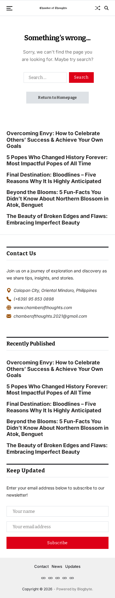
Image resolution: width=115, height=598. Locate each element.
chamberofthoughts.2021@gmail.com (50, 316)
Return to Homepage (57, 97)
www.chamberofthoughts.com (43, 307)
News (57, 566)
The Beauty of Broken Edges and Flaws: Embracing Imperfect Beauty (57, 219)
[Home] (43, 578)
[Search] (106, 8)
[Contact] (64, 578)
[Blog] (50, 578)
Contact (41, 566)
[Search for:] (44, 78)
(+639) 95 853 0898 (34, 298)
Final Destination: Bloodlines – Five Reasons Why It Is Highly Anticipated (53, 178)
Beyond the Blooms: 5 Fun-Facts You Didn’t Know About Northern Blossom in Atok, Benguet (57, 198)
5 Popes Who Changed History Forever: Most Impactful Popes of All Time (57, 160)
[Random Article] (97, 8)
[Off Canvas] (9, 8)
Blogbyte (84, 589)
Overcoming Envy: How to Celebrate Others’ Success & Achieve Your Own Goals (54, 139)
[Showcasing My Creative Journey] (71, 578)
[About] (57, 578)
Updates (72, 566)
